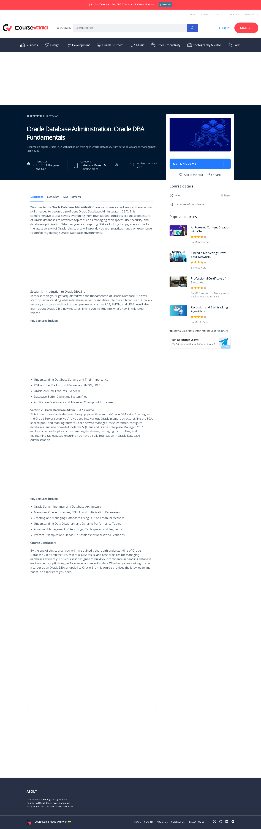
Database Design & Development (93, 167)
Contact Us (233, 14)
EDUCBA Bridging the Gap (47, 167)
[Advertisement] (130, 78)
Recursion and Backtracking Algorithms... (209, 309)
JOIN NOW (165, 4)
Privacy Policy (251, 14)
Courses (204, 14)
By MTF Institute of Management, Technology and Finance (210, 294)
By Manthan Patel (201, 242)
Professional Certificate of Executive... (208, 280)
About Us (217, 14)
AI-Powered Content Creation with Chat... (210, 229)
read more (222, 330)
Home (192, 14)
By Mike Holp (198, 267)
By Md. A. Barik (199, 322)
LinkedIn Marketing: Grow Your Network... (208, 255)
